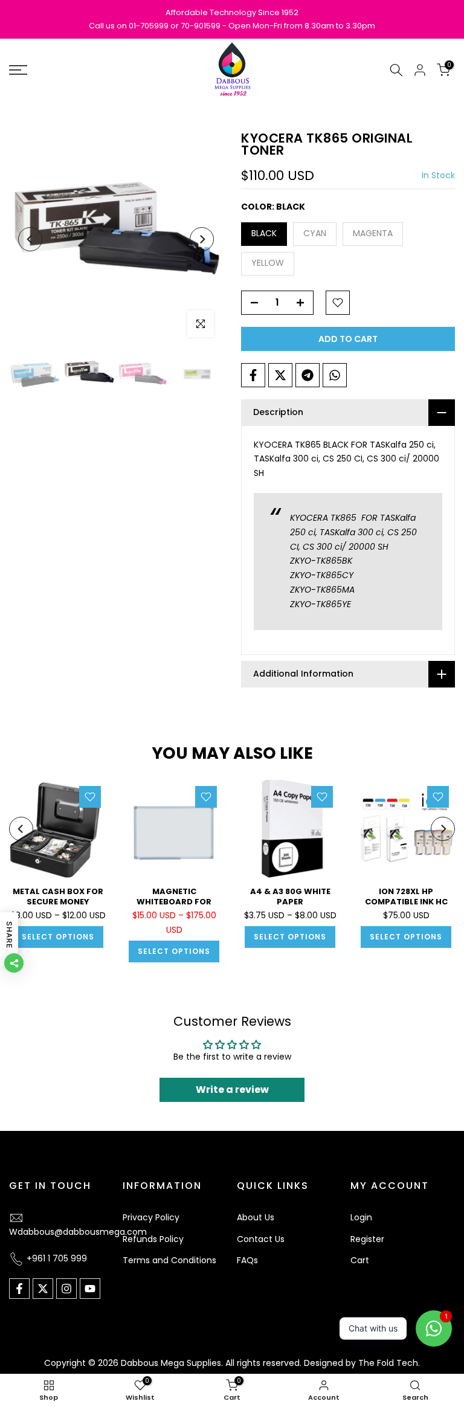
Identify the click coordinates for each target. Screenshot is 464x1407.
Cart (359, 1260)
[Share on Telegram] (307, 375)
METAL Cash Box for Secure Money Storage (58, 901)
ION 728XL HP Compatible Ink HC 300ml (406, 901)
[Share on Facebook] (253, 375)
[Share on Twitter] (280, 375)
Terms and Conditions (169, 1260)
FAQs (247, 1260)
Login (361, 1217)
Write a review (232, 1089)
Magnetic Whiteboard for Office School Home (174, 901)
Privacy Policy (151, 1217)
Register (367, 1239)
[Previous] (30, 239)
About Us (255, 1217)
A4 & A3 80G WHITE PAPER (290, 896)
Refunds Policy (153, 1239)
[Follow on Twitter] (43, 1288)
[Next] (202, 239)
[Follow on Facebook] (19, 1288)
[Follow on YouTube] (90, 1288)
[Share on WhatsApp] (335, 375)
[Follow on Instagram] (66, 1288)
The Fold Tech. (389, 1363)
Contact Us (261, 1239)
